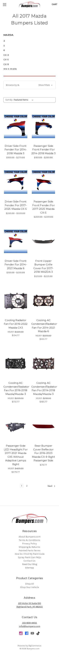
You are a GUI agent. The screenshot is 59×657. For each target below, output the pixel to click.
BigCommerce (35, 646)
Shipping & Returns (29, 547)
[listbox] (24, 99)
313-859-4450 (29, 622)
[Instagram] (21, 633)
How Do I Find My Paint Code (29, 554)
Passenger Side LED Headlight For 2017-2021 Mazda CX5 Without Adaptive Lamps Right (16, 455)
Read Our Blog (29, 564)
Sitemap (29, 567)
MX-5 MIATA (10, 68)
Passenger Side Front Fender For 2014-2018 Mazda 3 (43, 149)
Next (50, 486)
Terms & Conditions (29, 540)
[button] (29, 85)
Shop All (29, 583)
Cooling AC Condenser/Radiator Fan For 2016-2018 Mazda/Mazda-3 (15, 388)
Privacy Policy (29, 543)
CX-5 (6, 59)
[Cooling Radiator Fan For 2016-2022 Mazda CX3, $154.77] (15, 300)
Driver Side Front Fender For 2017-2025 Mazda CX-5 (15, 205)
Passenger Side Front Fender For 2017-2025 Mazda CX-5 (43, 207)
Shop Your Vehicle (29, 587)
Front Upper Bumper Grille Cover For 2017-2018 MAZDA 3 (43, 266)
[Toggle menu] (4, 4)
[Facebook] (26, 633)
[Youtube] (32, 633)
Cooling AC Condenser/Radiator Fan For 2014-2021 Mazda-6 (43, 326)
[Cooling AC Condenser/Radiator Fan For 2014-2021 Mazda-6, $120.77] (43, 300)
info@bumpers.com (29, 626)
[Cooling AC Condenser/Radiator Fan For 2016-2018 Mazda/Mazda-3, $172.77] (15, 363)
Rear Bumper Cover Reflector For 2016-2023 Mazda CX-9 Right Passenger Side (43, 453)
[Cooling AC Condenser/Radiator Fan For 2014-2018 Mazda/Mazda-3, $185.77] (43, 363)
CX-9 (6, 64)
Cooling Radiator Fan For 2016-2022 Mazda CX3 (15, 324)
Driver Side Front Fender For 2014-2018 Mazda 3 (16, 149)
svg (38, 633)
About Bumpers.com (29, 536)
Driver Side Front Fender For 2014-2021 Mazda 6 (16, 264)
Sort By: (9, 100)
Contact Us (29, 560)
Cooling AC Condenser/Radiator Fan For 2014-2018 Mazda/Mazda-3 (43, 388)
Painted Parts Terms (29, 550)
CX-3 (6, 54)
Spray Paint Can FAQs (29, 557)
